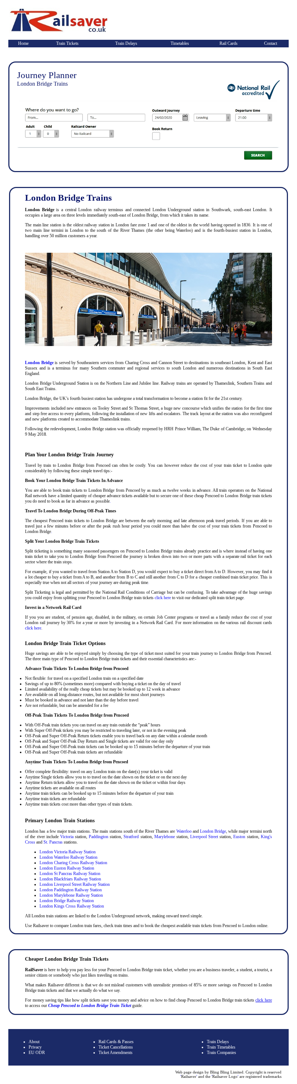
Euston (239, 836)
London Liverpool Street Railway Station (74, 884)
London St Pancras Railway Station (69, 873)
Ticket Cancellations (116, 1047)
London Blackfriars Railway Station (70, 879)
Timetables (180, 43)
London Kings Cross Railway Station (71, 906)
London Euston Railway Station (66, 868)
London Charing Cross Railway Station (73, 862)
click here (163, 597)
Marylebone (164, 836)
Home (23, 43)
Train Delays (126, 43)
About (34, 1041)
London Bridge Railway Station (66, 900)
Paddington (98, 836)
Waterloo (184, 831)
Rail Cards (228, 43)
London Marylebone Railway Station (71, 895)
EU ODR (37, 1052)
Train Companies (221, 1052)
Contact (270, 43)
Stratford (131, 836)
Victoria (67, 836)
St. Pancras (53, 842)
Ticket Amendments (116, 1052)
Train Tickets (67, 43)
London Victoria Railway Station (67, 851)
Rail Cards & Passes (116, 1041)
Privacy (35, 1047)
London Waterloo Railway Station (68, 857)
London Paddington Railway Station (70, 889)
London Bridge (39, 362)
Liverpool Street (204, 836)
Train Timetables (221, 1047)
